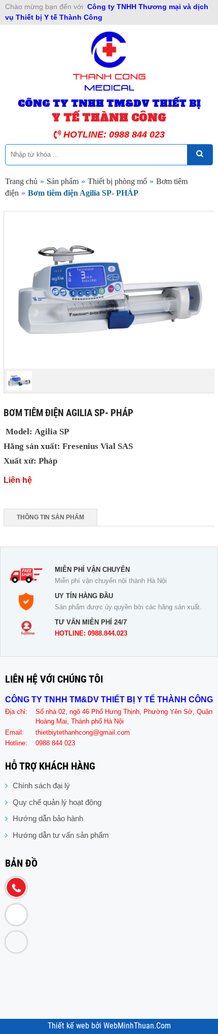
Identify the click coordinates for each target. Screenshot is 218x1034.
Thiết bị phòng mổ (117, 181)
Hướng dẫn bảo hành (48, 818)
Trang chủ (21, 181)
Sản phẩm (63, 181)
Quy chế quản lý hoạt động (57, 802)
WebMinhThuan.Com (137, 1025)
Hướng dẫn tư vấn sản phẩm (61, 835)
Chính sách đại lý (41, 785)
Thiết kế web (69, 1025)
